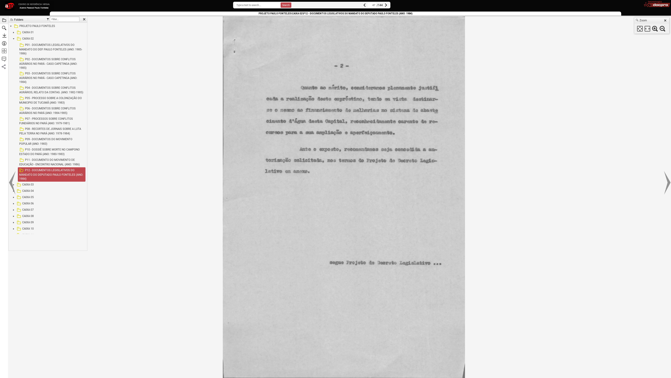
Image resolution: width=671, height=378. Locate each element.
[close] (665, 20)
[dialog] (651, 26)
